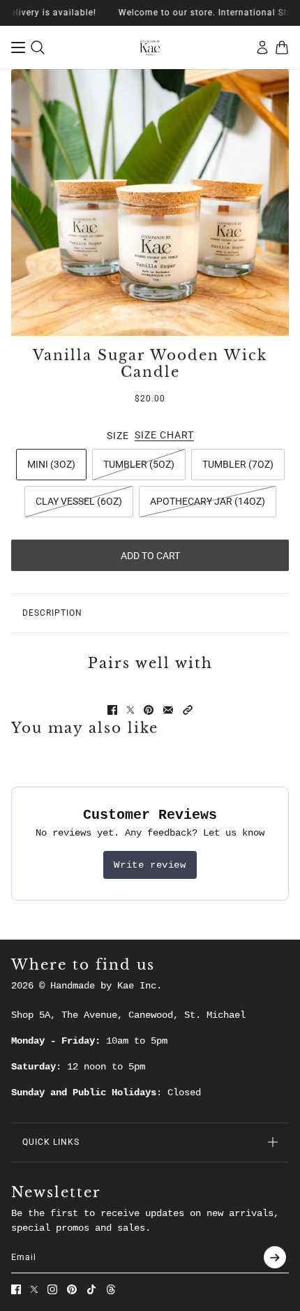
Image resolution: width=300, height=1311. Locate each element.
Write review (150, 865)
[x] (34, 1289)
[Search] (38, 47)
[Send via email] (168, 710)
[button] (187, 710)
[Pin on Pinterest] (148, 710)
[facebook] (16, 1289)
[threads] (111, 1289)
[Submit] (275, 1257)
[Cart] (282, 47)
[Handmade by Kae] (150, 47)
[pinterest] (72, 1289)
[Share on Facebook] (112, 710)
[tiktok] (91, 1289)
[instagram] (52, 1289)
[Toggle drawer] (18, 47)
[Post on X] (130, 710)
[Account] (262, 47)
